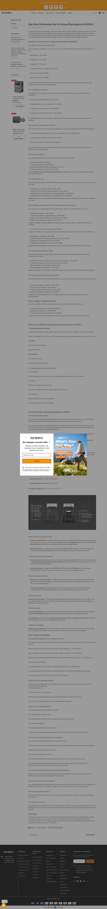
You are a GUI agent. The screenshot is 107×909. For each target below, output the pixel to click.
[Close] (85, 435)
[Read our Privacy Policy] (50, 470)
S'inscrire (37, 461)
